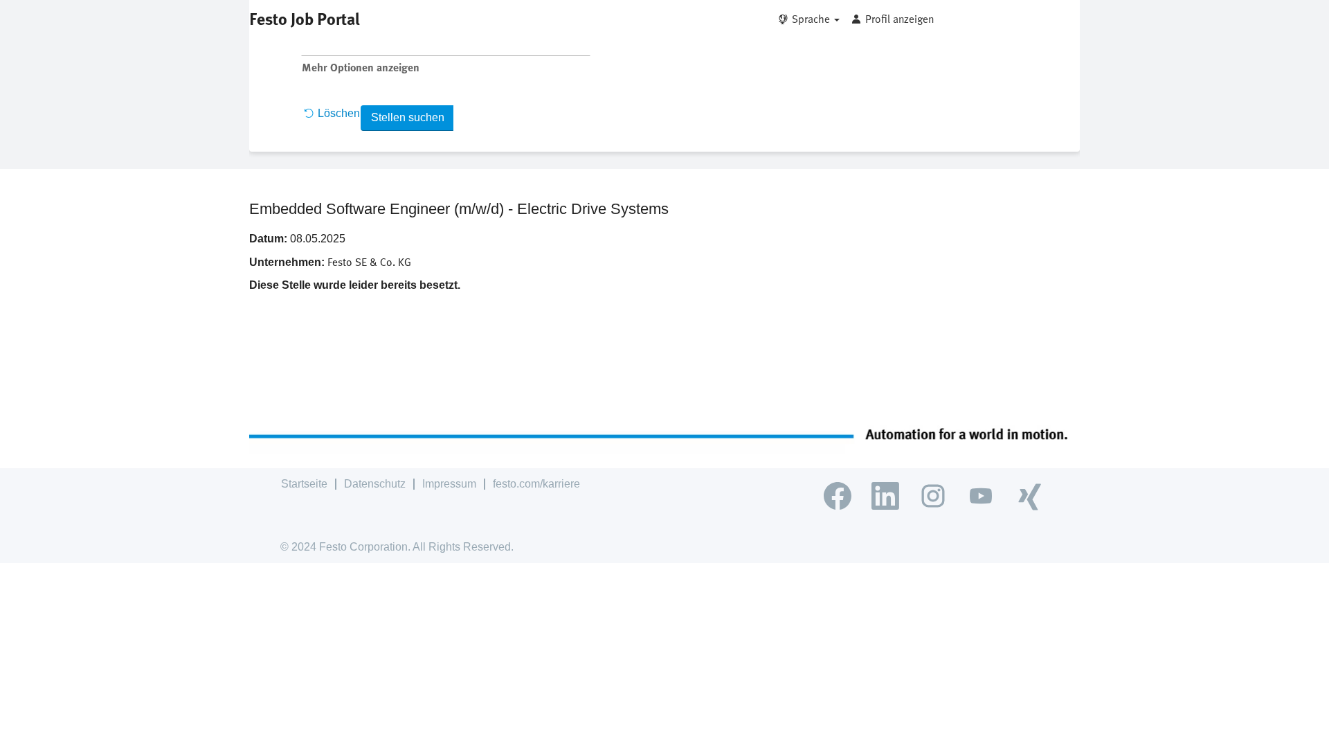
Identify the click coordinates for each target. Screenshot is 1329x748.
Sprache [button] (812, 18)
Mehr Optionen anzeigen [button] (360, 67)
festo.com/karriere (536, 484)
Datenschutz (375, 484)
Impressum (449, 484)
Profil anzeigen (899, 18)
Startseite (304, 484)
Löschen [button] (339, 113)
